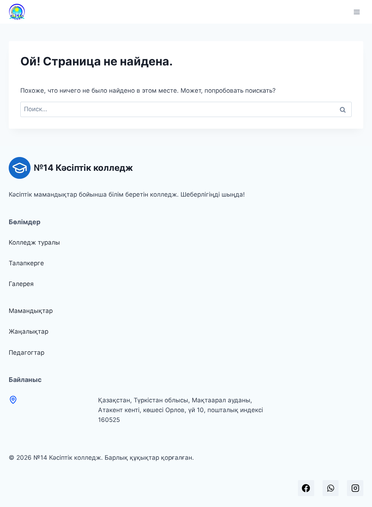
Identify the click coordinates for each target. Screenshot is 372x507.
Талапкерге (26, 263)
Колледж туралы (34, 242)
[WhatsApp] (331, 488)
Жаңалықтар (28, 331)
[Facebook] (306, 488)
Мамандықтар (31, 310)
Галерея (21, 283)
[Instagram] (355, 488)
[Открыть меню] (356, 11)
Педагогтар (26, 352)
